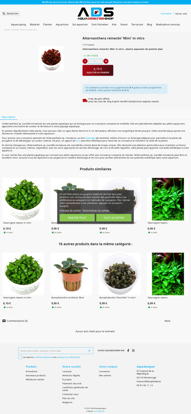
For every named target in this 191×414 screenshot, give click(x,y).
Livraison (67, 371)
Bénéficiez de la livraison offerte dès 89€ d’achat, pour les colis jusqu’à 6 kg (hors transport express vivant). (95, 2)
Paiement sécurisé (71, 383)
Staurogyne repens (158, 223)
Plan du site (68, 398)
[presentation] (65, 78)
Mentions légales (71, 375)
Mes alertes (105, 375)
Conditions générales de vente (75, 389)
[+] (105, 61)
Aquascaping (18, 24)
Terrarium (137, 24)
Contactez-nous (70, 394)
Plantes (47, 24)
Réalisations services (168, 24)
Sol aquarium (80, 24)
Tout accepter (114, 218)
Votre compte (108, 366)
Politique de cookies (70, 210)
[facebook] (128, 350)
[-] (85, 61)
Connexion (104, 371)
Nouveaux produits (36, 375)
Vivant (124, 24)
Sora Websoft (99, 411)
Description (9, 117)
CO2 (78, 140)
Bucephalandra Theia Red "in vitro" (118, 297)
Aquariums (62, 24)
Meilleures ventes (35, 379)
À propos (67, 379)
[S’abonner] (89, 350)
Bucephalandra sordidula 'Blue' (67, 297)
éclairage (90, 137)
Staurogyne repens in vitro (17, 223)
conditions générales (43, 357)
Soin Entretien (100, 24)
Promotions (32, 371)
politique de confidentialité (68, 357)
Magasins (67, 402)
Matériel (35, 24)
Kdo (114, 24)
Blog (149, 24)
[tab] (8, 117)
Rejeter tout (77, 218)
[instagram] (133, 350)
